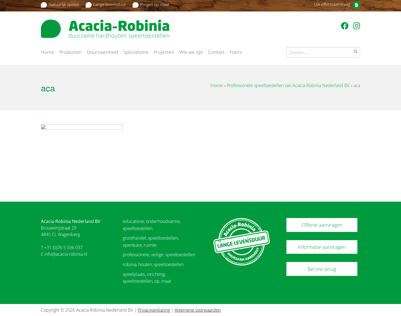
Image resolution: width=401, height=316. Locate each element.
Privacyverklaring (154, 310)
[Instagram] (356, 25)
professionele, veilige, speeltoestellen (159, 255)
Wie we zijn (191, 51)
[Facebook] (346, 25)
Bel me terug (322, 269)
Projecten (164, 51)
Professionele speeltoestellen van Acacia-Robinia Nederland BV (288, 85)
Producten (70, 51)
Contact (216, 51)
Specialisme (135, 51)
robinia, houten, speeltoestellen (153, 264)
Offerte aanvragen (322, 225)
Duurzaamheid (102, 51)
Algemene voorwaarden (198, 310)
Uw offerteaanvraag (332, 4)
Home (47, 51)
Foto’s (236, 51)
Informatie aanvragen (322, 247)
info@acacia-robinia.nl (65, 254)
